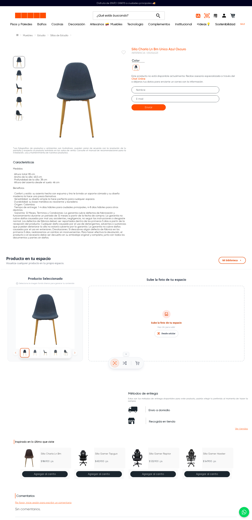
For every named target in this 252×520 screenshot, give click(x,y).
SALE (242, 24)
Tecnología (135, 24)
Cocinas (57, 24)
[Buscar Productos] (158, 15)
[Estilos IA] (198, 15)
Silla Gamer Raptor (160, 453)
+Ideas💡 (203, 24)
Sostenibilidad (225, 24)
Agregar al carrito (45, 474)
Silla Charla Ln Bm (51, 453)
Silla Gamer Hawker (214, 453)
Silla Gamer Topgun (106, 453)
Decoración (76, 24)
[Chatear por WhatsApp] (244, 512)
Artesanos (97, 24)
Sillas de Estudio (59, 35)
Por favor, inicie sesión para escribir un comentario (43, 502)
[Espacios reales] (207, 15)
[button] (224, 15)
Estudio (41, 35)
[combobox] (129, 15)
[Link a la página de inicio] (18, 35)
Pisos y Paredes (21, 24)
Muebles (116, 24)
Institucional (183, 24)
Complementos (159, 24)
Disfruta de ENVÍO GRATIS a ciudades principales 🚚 (126, 3)
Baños (41, 24)
